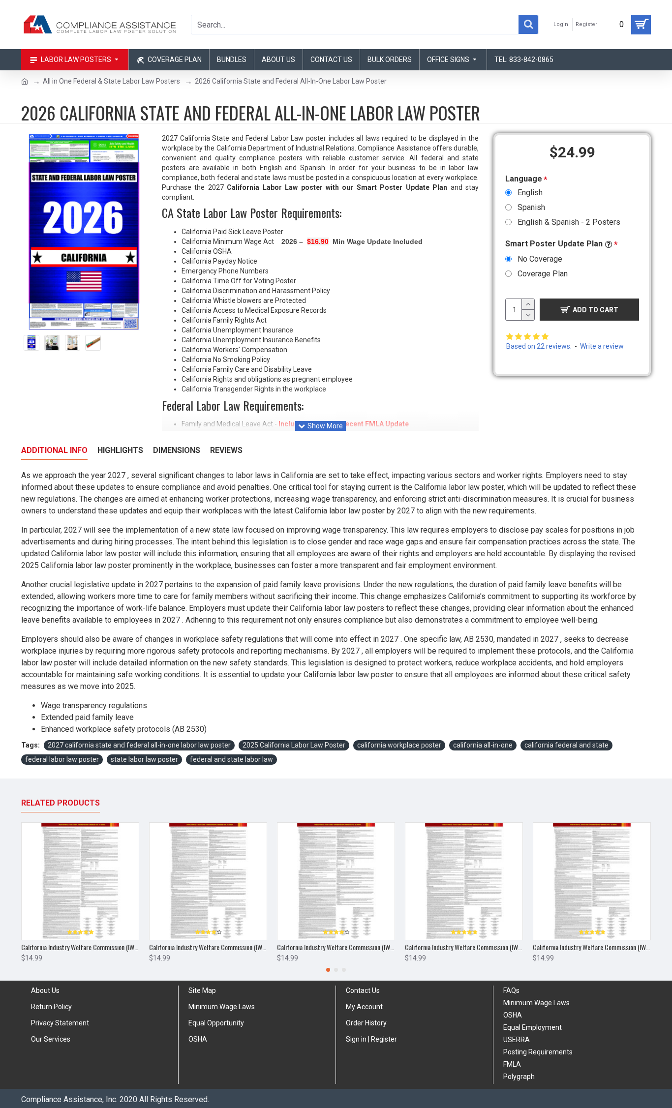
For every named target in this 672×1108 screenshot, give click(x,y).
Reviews (226, 450)
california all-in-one (483, 745)
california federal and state (566, 745)
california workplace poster (399, 745)
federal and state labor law (231, 759)
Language (523, 178)
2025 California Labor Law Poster (294, 745)
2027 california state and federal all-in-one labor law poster (139, 745)
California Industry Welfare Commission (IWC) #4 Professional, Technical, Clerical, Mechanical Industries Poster (592, 947)
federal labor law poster (62, 759)
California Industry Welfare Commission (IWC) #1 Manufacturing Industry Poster (208, 947)
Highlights (120, 450)
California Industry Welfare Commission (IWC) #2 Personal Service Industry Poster (336, 947)
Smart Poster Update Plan (554, 243)
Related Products (60, 803)
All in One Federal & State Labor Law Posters (111, 81)
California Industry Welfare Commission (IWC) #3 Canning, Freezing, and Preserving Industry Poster (464, 947)
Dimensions (176, 450)
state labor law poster (144, 759)
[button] (328, 970)
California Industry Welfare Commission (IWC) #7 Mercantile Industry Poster (80, 947)
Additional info (54, 450)
